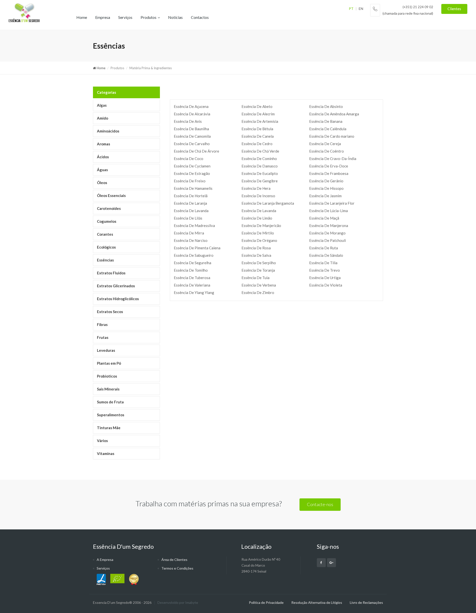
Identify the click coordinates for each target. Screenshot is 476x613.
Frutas (102, 337)
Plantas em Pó (109, 363)
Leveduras (106, 350)
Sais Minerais (108, 389)
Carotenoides (109, 208)
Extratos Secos (110, 311)
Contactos (200, 17)
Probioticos (107, 376)
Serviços (125, 17)
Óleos (102, 182)
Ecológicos (106, 247)
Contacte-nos (320, 504)
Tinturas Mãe (108, 427)
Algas (102, 105)
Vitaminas (105, 453)
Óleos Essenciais (111, 195)
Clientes (454, 8)
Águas (102, 169)
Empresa (102, 17)
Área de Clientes (174, 559)
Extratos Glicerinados (116, 286)
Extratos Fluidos (111, 273)
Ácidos (103, 157)
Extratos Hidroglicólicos (118, 298)
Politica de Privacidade (266, 602)
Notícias (175, 17)
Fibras (102, 324)
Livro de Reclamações (366, 602)
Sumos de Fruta (110, 402)
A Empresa (105, 559)
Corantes (105, 234)
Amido (102, 118)
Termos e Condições (177, 568)
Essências (105, 260)
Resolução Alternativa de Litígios (316, 602)
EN (361, 8)
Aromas (103, 144)
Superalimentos (110, 415)
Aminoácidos (108, 131)
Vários (102, 440)
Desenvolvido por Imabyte (177, 602)
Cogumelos (106, 221)
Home (81, 17)
